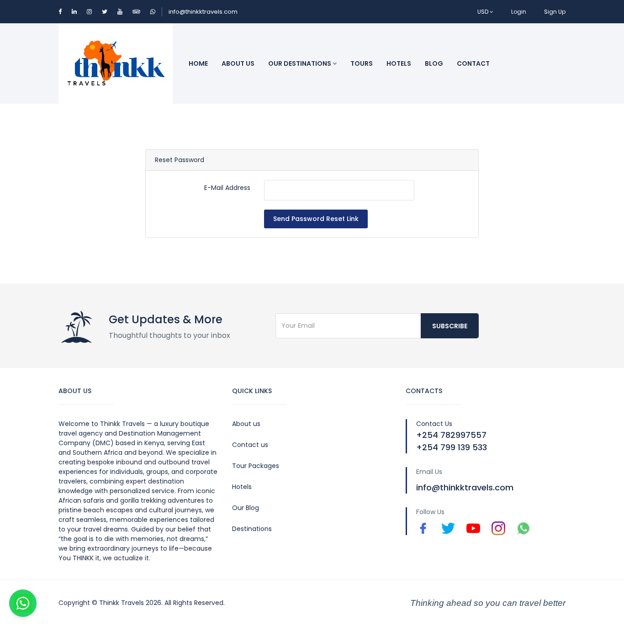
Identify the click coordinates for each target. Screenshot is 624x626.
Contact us (250, 444)
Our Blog (245, 507)
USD (483, 12)
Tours (361, 63)
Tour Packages (255, 465)
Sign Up (555, 12)
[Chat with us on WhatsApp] (23, 603)
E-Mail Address (227, 187)
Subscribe (449, 326)
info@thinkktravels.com (203, 11)
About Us (238, 63)
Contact (473, 63)
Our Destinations (300, 63)
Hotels (398, 63)
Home (198, 63)
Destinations (252, 528)
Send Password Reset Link (316, 218)
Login (518, 12)
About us (246, 423)
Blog (434, 63)
